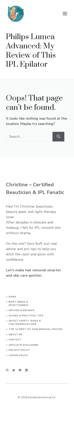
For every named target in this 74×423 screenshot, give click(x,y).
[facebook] (20, 370)
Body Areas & (18, 301)
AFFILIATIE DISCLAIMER (23, 345)
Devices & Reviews (22, 310)
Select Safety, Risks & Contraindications (25, 322)
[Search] (58, 136)
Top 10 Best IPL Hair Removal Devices (36, 329)
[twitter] (13, 370)
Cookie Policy (18, 355)
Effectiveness (19, 305)
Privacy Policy (19, 350)
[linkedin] (26, 370)
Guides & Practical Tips (26, 315)
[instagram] (7, 370)
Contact (15, 339)
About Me (15, 334)
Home (12, 296)
